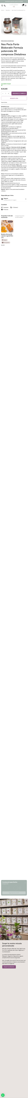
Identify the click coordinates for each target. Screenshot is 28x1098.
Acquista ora (14, 98)
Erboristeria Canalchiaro (7, 41)
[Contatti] (5, 5)
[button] (2, 5)
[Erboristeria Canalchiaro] (14, 5)
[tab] (26, 199)
